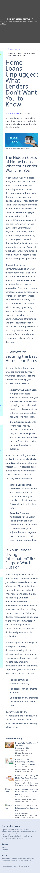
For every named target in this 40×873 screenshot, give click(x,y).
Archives (5, 850)
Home (10, 49)
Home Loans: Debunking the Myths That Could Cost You (26, 776)
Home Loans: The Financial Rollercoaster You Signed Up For (26, 808)
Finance (17, 49)
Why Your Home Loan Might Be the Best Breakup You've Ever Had (26, 791)
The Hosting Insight (20, 19)
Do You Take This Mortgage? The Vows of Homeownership (26, 745)
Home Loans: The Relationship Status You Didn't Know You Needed (25, 762)
